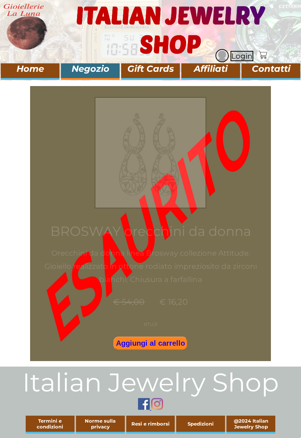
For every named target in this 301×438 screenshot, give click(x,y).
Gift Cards (150, 68)
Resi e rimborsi (150, 424)
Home (30, 68)
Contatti (271, 68)
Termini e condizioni (50, 424)
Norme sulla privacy (100, 424)
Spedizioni (201, 424)
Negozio (90, 68)
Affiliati (211, 68)
